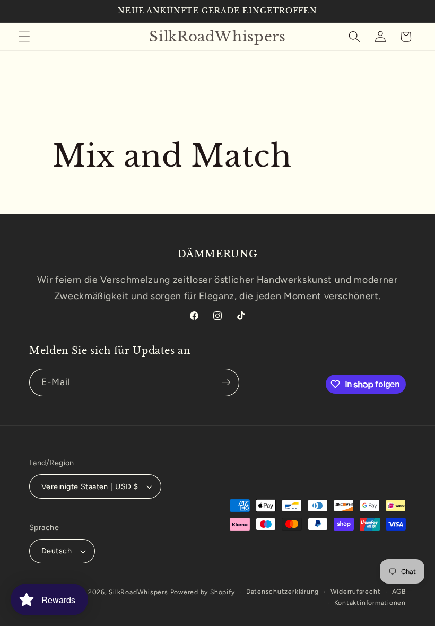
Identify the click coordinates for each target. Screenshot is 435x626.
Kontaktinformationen (370, 602)
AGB (399, 591)
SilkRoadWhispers (138, 592)
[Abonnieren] (226, 382)
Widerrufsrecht (355, 591)
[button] (24, 36)
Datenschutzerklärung (282, 591)
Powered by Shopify (202, 592)
